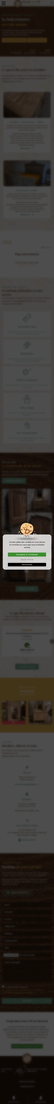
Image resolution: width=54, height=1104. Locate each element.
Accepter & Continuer (27, 554)
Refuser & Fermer (27, 560)
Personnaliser (27, 564)
